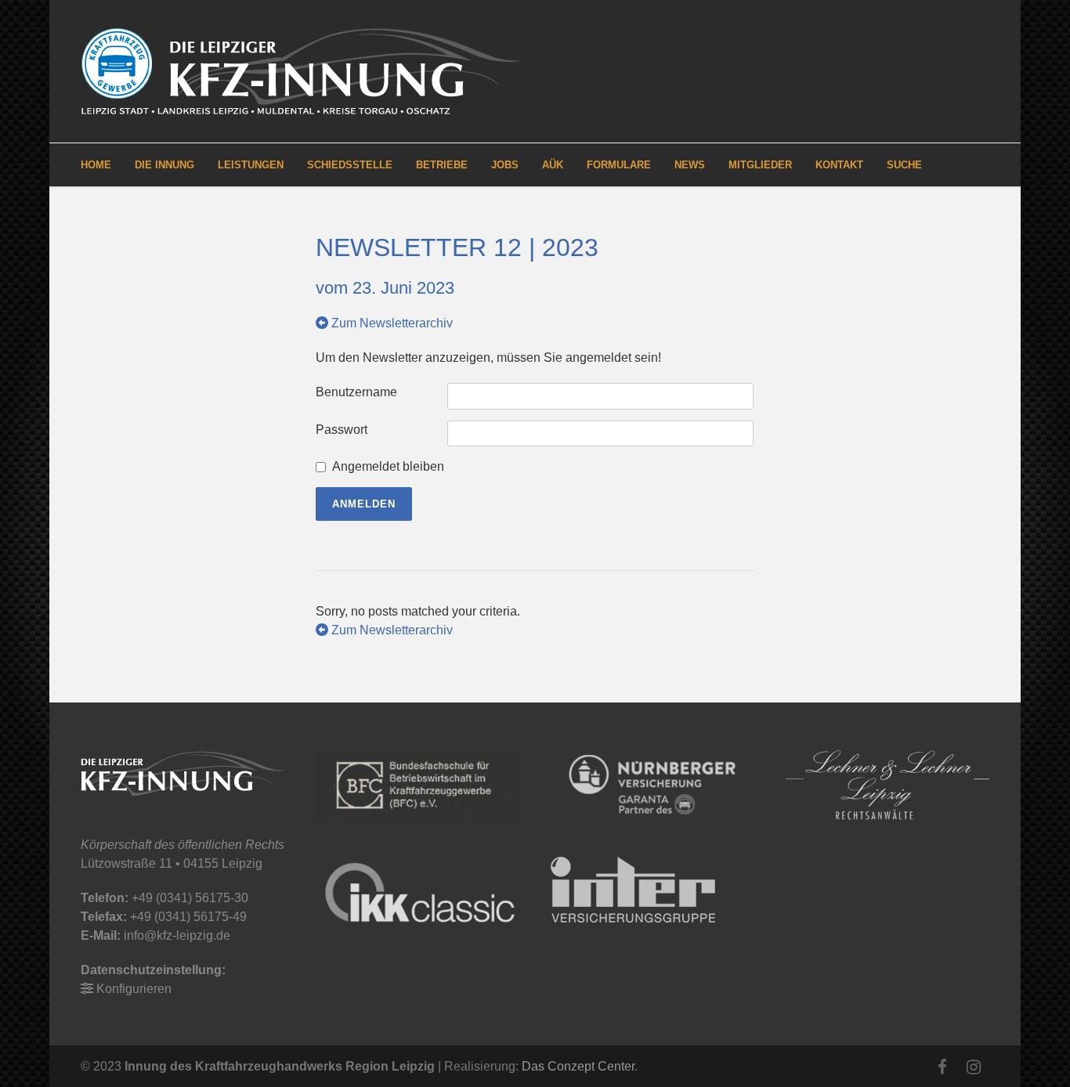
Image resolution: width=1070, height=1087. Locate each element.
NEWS (689, 165)
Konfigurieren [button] (134, 988)
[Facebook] (942, 1067)
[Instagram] (973, 1067)
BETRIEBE (442, 165)
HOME (96, 165)
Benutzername (356, 392)
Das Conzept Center (578, 1066)
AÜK (552, 165)
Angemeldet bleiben (388, 466)
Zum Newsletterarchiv (390, 323)
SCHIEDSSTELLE (349, 165)
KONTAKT (839, 165)
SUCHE (904, 165)
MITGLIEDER (760, 165)
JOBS (505, 165)
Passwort (341, 429)
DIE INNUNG (164, 165)
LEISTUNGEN (251, 165)
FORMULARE (619, 165)
